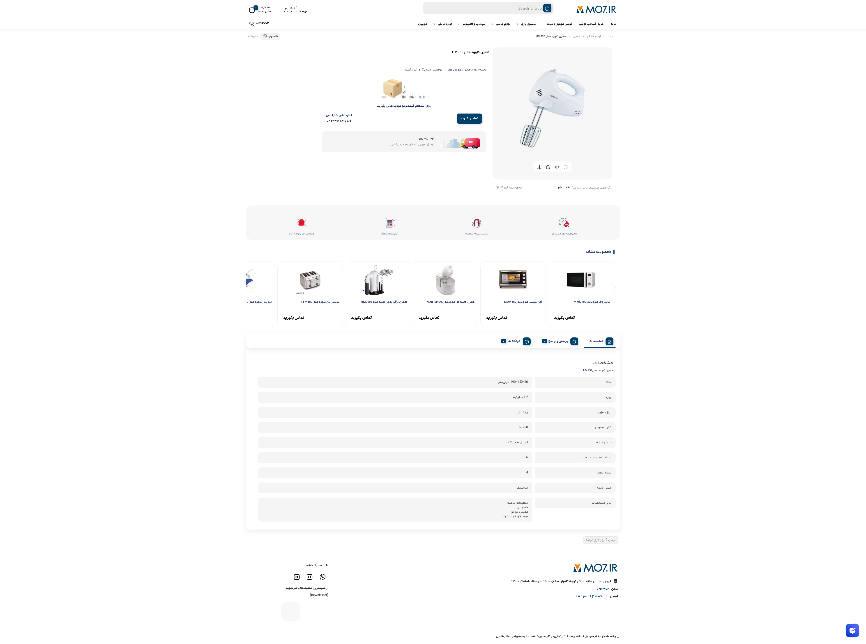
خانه (613, 24)
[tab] (600, 341)
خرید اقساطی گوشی (591, 24)
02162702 (603, 589)
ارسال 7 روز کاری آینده (417, 70)
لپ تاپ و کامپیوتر (474, 24)
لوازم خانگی (445, 24)
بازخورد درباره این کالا (511, 187)
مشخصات (596, 341)
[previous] (614, 287)
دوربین (422, 24)
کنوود (457, 70)
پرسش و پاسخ (558, 341)
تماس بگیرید (469, 118)
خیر (560, 187)
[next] (252, 287)
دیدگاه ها (514, 341)
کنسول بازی (528, 24)
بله (568, 187)
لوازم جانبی (503, 24)
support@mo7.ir (592, 596)
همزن (576, 36)
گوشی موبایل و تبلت (559, 24)
